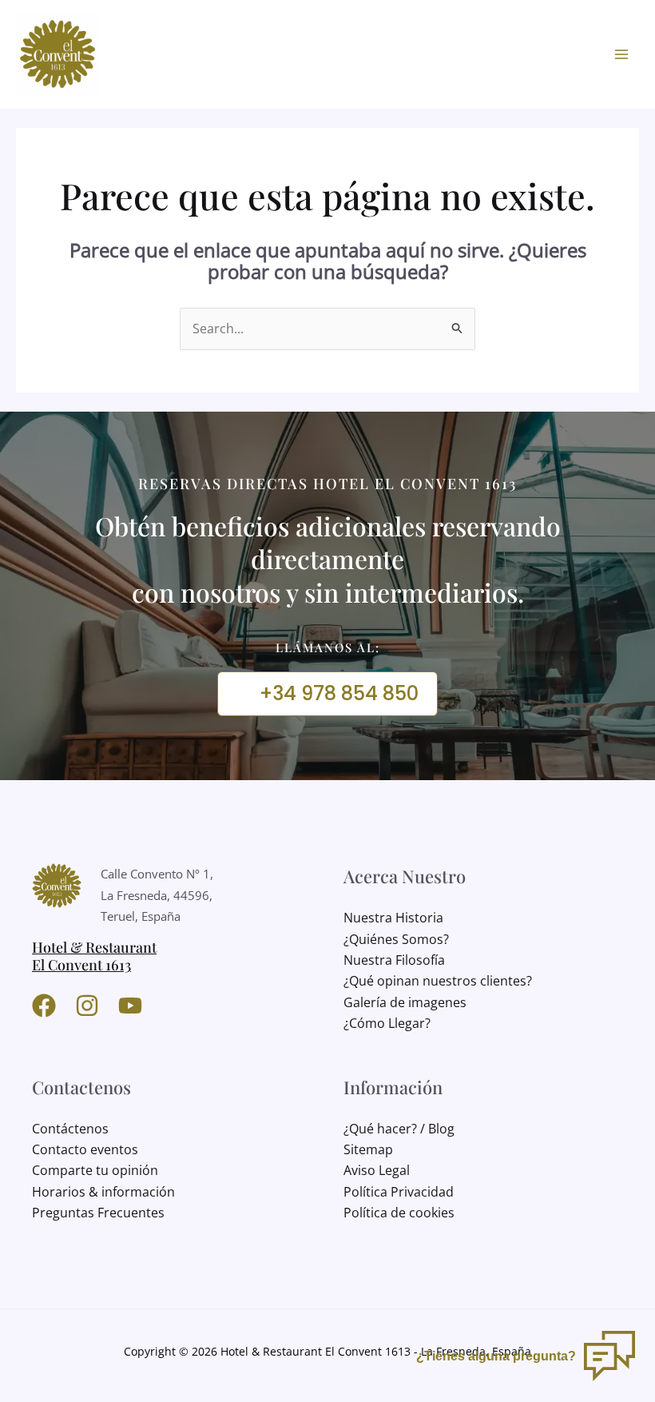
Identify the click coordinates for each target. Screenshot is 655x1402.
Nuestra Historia (393, 917)
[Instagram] (87, 1006)
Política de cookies (399, 1212)
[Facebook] (44, 1006)
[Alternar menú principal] (621, 54)
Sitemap (368, 1149)
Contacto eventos (85, 1149)
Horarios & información (103, 1192)
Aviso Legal (376, 1170)
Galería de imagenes (404, 1002)
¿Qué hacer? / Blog (399, 1128)
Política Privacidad (398, 1192)
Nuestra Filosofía (394, 960)
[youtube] (130, 1006)
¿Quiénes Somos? (396, 939)
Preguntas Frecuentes (98, 1212)
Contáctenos (70, 1128)
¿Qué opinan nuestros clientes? (437, 981)
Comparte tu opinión (95, 1170)
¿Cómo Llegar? (387, 1023)
